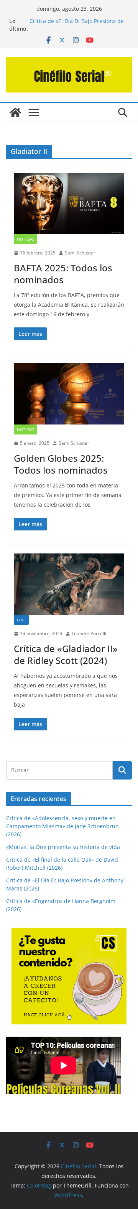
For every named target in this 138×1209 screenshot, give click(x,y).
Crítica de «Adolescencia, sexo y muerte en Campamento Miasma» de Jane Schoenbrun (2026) (62, 826)
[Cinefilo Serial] (15, 112)
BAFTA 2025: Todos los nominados (63, 273)
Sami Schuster (80, 252)
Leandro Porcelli (89, 633)
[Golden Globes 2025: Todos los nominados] (69, 393)
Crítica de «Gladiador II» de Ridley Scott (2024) (66, 654)
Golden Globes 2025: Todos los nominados (61, 464)
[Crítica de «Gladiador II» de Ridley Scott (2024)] (69, 584)
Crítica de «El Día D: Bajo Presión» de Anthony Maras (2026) (77, 24)
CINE (21, 620)
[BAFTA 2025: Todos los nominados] (69, 203)
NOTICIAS (25, 239)
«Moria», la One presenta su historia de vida (63, 847)
